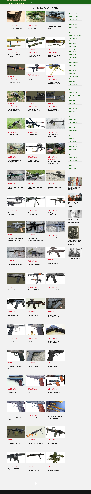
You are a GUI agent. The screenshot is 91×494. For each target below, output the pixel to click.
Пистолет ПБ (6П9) (54, 392)
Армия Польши (73, 114)
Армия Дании (72, 43)
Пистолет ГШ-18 (33, 366)
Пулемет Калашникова (35, 443)
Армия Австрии (73, 19)
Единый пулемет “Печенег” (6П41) (53, 135)
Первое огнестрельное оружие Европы (55, 417)
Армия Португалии (73, 116)
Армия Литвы (72, 81)
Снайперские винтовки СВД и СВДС (15, 213)
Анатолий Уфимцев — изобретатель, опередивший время (73, 221)
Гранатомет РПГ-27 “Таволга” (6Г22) (34, 55)
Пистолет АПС (32, 392)
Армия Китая (72, 73)
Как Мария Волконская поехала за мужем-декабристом (74, 188)
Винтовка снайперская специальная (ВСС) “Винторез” (15, 240)
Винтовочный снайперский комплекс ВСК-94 (35, 240)
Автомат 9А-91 (52, 238)
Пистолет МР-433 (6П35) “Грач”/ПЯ (53, 341)
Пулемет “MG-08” (13, 469)
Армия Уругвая (72, 141)
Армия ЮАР (72, 165)
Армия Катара (72, 68)
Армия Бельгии (73, 24)
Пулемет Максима (54, 470)
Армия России (72, 119)
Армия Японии (72, 168)
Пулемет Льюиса (33, 470)
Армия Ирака (72, 51)
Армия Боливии (73, 30)
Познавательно (57, 2)
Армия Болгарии (73, 27)
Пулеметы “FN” (53, 443)
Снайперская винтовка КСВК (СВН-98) (55, 213)
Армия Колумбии (73, 76)
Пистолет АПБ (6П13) (15, 392)
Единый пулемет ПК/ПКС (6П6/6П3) (14, 161)
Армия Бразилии (73, 32)
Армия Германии (73, 41)
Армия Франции (73, 146)
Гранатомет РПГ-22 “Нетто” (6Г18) (54, 55)
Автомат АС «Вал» (34, 264)
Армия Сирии (72, 125)
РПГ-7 (30, 79)
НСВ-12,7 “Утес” (33, 135)
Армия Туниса (72, 135)
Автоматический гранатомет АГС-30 (54, 82)
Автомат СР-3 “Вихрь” (15, 264)
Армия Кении (72, 70)
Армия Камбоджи (73, 62)
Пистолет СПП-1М (14, 341)
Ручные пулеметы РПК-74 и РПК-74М (34, 161)
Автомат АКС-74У (33, 290)
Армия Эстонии (73, 163)
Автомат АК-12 (33, 315)
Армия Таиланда (73, 130)
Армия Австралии (73, 16)
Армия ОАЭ (72, 100)
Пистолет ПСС (32, 341)
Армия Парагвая (73, 108)
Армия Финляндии (73, 144)
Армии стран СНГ (73, 13)
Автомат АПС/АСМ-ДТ (55, 263)
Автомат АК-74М (53, 290)
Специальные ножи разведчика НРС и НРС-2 (54, 163)
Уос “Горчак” (32, 28)
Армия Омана (72, 103)
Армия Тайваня (73, 133)
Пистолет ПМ (32, 418)
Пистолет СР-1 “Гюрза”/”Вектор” (53, 316)
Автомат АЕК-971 (13, 315)
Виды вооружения (35, 2)
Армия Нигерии (73, 89)
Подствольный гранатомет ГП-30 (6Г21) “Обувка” (34, 110)
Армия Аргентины (73, 22)
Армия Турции (72, 138)
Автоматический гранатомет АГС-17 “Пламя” (14, 110)
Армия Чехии (72, 149)
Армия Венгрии (73, 38)
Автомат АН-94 (13, 290)
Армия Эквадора (73, 160)
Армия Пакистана (73, 106)
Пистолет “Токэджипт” (15, 28)
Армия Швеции (73, 157)
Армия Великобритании (75, 35)
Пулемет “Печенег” (14, 443)
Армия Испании (73, 57)
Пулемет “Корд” (13, 135)
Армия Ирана (72, 54)
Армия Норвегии (73, 97)
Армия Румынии (73, 122)
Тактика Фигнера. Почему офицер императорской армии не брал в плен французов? (74, 242)
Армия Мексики (73, 87)
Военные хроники (46, 2)
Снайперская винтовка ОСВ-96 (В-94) (35, 213)
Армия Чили (72, 152)
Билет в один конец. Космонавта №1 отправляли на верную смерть (74, 204)
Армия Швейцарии (73, 154)
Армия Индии (72, 49)
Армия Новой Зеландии (75, 95)
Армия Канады (72, 65)
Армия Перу (72, 111)
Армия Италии (72, 60)
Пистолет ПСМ (52, 366)
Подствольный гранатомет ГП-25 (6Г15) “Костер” (53, 110)
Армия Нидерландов (74, 92)
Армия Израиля (73, 46)
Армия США (72, 127)
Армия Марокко (73, 84)
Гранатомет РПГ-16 (14, 82)
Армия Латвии (72, 78)
